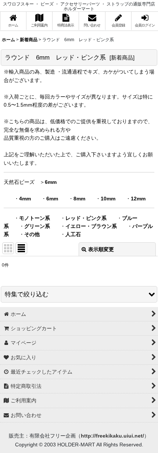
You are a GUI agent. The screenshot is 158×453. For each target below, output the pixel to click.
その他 (32, 234)
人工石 (73, 234)
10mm (108, 198)
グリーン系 (37, 226)
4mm (25, 198)
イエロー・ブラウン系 (91, 226)
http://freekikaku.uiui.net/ (112, 436)
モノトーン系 (34, 218)
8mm (79, 198)
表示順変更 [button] (101, 249)
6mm (51, 182)
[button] (79, 294)
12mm (138, 198)
